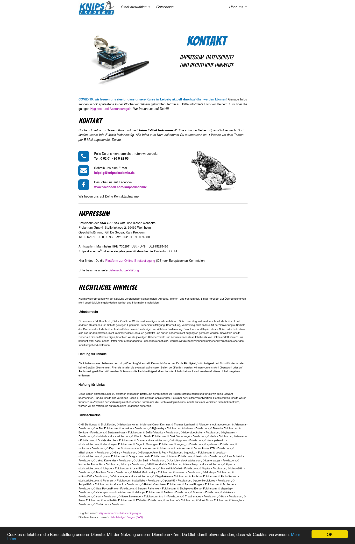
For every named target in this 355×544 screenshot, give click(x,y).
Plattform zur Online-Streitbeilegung (130, 260)
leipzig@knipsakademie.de (114, 172)
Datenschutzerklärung (123, 270)
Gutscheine (165, 6)
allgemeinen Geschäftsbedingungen (120, 513)
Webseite (149, 222)
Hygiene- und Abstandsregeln (110, 108)
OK (330, 534)
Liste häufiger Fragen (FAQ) (126, 517)
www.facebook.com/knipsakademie (120, 186)
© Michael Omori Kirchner (155, 424)
